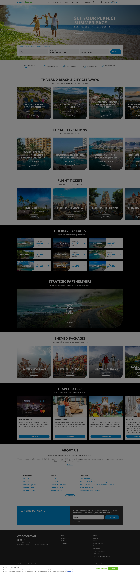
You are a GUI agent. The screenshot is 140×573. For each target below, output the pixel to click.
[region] (70, 569)
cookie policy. (71, 571)
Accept (113, 568)
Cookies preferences (101, 568)
